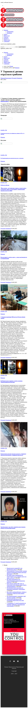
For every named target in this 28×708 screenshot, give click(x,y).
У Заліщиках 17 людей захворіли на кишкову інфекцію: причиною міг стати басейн (16, 605)
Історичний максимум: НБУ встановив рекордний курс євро (15, 599)
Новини (3, 78)
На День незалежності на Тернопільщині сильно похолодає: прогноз (16, 581)
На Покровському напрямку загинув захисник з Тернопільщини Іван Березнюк (12, 381)
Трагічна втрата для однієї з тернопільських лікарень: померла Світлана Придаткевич (13, 527)
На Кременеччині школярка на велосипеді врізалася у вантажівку (16, 588)
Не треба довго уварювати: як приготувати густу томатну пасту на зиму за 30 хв (16, 577)
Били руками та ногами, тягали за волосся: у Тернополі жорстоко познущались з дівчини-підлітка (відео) (13, 454)
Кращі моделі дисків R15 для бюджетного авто (14, 569)
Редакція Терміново (17, 78)
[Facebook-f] (10, 661)
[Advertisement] (14, 690)
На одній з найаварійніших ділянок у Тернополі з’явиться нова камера (17, 592)
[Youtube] (14, 661)
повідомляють (5, 101)
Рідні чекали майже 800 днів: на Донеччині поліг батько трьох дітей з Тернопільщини (16, 585)
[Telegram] (18, 661)
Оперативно (8, 78)
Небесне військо (5, 185)
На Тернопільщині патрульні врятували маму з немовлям (12, 158)
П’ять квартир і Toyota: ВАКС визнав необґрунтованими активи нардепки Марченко (17, 572)
